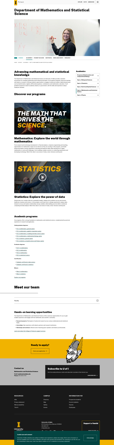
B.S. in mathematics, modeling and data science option (30, 233)
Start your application (39, 351)
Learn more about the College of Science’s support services (29, 331)
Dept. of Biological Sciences (84, 80)
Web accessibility (19, 405)
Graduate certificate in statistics (24, 264)
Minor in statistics (21, 274)
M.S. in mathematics (21, 250)
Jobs (15, 399)
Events (45, 407)
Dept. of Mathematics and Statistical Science (87, 91)
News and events (58, 57)
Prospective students (75, 399)
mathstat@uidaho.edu (24, 374)
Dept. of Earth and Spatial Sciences (86, 86)
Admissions (91, 2)
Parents (71, 405)
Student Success (39, 57)
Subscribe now (92, 375)
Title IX (16, 407)
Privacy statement (19, 402)
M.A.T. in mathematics (22, 248)
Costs (85, 2)
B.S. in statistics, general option (24, 238)
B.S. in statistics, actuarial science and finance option (30, 241)
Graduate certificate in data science (25, 262)
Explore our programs (20, 277)
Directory (46, 399)
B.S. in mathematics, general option (25, 228)
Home (15, 62)
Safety (45, 405)
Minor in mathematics (21, 271)
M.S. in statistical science (23, 255)
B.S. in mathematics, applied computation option (28, 231)
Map (45, 402)
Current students (73, 402)
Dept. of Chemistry (82, 83)
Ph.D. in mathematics (21, 252)
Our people (48, 57)
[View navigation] (98, 2)
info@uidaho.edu (46, 428)
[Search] (19, 2)
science (21, 57)
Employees (72, 407)
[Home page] (15, 2)
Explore (80, 2)
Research (67, 57)
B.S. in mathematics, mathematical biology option (29, 236)
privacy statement (65, 441)
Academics (29, 57)
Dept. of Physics (81, 95)
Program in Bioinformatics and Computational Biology (85, 75)
